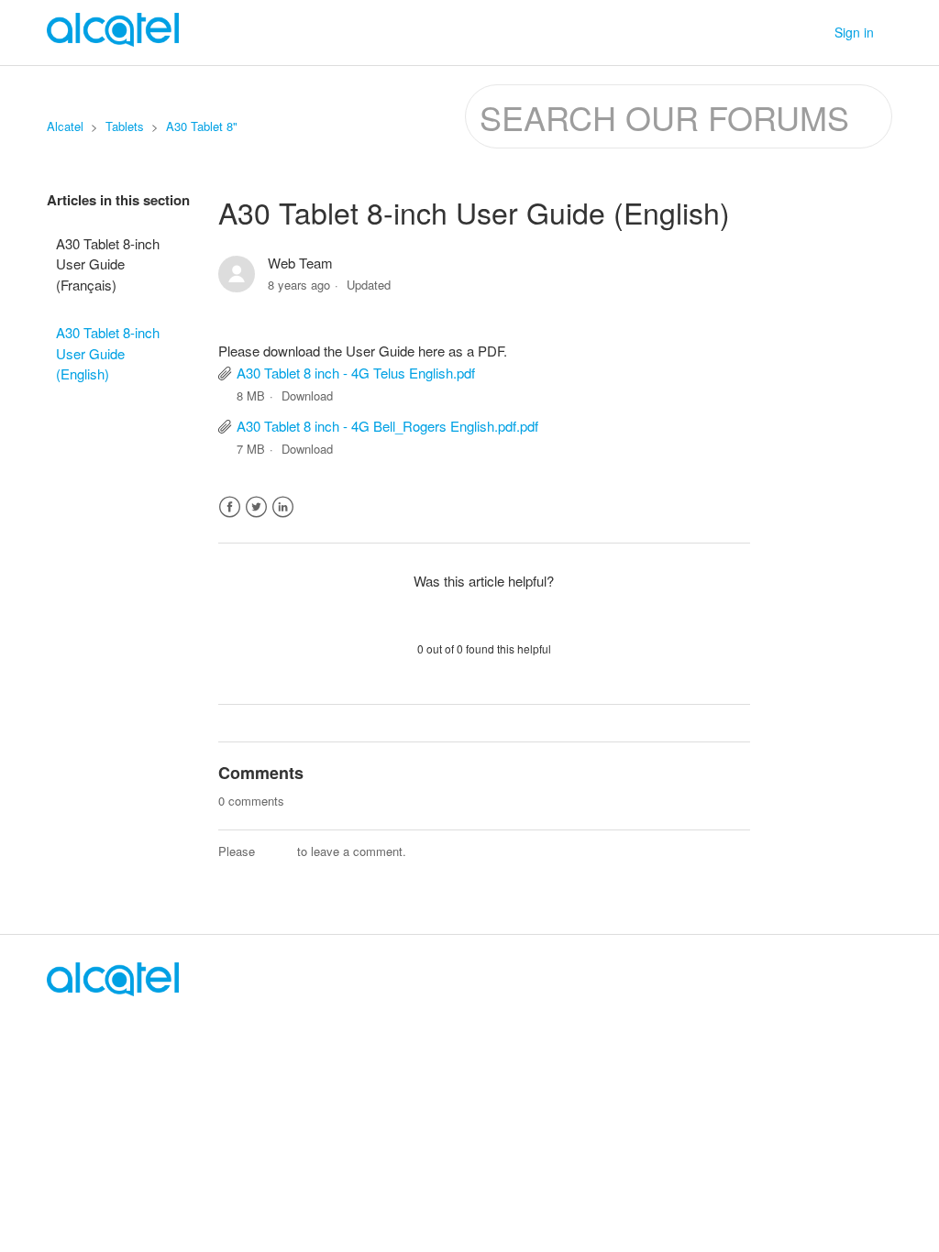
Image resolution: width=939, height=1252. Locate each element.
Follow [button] (714, 266)
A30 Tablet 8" (202, 126)
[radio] (436, 614)
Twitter (256, 507)
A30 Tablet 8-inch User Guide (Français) (108, 264)
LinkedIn (282, 507)
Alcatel (65, 126)
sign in (276, 851)
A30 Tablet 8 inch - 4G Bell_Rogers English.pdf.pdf (387, 425)
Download (307, 395)
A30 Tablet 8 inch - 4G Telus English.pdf (356, 372)
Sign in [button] (854, 32)
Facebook (229, 507)
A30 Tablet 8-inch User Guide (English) (108, 353)
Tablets (124, 126)
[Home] (113, 990)
